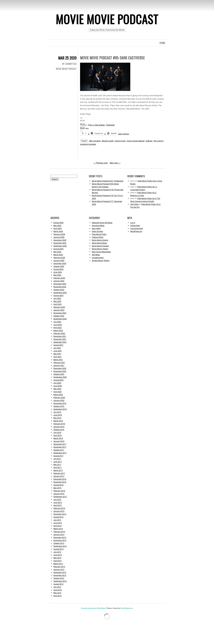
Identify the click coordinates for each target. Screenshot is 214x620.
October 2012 (58, 578)
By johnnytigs (69, 64)
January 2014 (58, 534)
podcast (149, 140)
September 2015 (60, 496)
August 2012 (58, 584)
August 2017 (58, 455)
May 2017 (57, 464)
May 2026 (57, 225)
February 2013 (59, 566)
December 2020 (59, 368)
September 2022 (60, 318)
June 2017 (57, 461)
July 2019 (57, 412)
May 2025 (57, 251)
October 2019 (58, 406)
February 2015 (59, 508)
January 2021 (58, 365)
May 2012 (57, 592)
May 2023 (57, 301)
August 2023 (58, 295)
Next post (115, 162)
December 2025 (59, 240)
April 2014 (57, 525)
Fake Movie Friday (99, 234)
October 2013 (58, 543)
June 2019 (57, 415)
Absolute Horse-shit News (102, 222)
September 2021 (60, 342)
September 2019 (60, 409)
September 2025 (60, 246)
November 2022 (59, 313)
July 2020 (57, 383)
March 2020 (58, 394)
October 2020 (58, 374)
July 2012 (57, 587)
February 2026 (59, 234)
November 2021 (59, 339)
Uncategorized (98, 257)
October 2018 (58, 429)
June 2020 (57, 385)
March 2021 (58, 359)
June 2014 (57, 522)
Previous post (101, 162)
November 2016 (59, 482)
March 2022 (58, 330)
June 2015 (57, 502)
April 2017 (57, 467)
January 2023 (58, 310)
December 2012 (59, 572)
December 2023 (59, 283)
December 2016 (59, 479)
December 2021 (59, 336)
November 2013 (59, 540)
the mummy (158, 140)
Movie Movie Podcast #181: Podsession (107, 181)
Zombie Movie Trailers (100, 260)
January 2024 (58, 281)
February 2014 (59, 531)
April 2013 (57, 560)
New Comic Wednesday (101, 251)
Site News (96, 254)
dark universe (94, 140)
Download (110, 124)
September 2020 (60, 377)
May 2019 (57, 418)
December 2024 (59, 263)
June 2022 (57, 324)
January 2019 (58, 426)
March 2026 (58, 231)
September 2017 (60, 453)
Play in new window (96, 124)
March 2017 (58, 470)
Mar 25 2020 (67, 57)
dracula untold (107, 140)
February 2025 (59, 257)
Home (162, 43)
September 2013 (60, 546)
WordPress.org (136, 231)
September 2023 (60, 292)
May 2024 (57, 275)
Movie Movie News (99, 243)
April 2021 (57, 356)
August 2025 (58, 248)
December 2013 (59, 537)
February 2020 (59, 397)
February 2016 (59, 490)
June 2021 (57, 350)
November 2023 (59, 286)
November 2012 (59, 575)
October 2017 (58, 450)
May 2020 (57, 388)
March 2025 (58, 254)
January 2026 (58, 237)
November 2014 (59, 514)
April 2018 (57, 435)
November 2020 (59, 371)
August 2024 (58, 269)
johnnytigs (134, 204)
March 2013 (58, 563)
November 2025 (59, 243)
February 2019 (59, 423)
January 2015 (58, 511)
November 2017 (59, 447)
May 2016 (57, 487)
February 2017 (59, 473)
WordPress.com (127, 608)
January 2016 (58, 493)
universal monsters (88, 144)
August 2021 (58, 345)
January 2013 (58, 569)
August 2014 (58, 517)
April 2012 (57, 595)
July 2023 (57, 298)
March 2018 (58, 438)
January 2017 (58, 476)
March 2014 (58, 528)
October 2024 (58, 266)
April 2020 (57, 391)
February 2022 (59, 333)
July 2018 (57, 432)
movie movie (120, 140)
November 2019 (59, 403)
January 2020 (58, 400)
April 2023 (57, 304)
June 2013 (57, 555)
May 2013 (57, 557)
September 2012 (60, 581)
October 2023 (58, 289)
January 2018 (58, 441)
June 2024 (57, 272)
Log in (132, 222)
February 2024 (59, 278)
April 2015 (57, 505)
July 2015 (57, 499)
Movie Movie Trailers (100, 248)
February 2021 (59, 362)
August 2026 (58, 222)
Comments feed (136, 228)
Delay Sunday (97, 231)
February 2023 (59, 307)
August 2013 (58, 549)
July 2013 (57, 552)
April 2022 (57, 327)
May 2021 (57, 353)
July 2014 (57, 520)
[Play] (81, 117)
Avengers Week (98, 225)
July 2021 (57, 348)
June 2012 (57, 590)
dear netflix (96, 228)
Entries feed (135, 225)
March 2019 (58, 420)
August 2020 (58, 380)
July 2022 (57, 321)
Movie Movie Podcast (107, 18)
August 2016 (58, 485)
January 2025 (58, 260)
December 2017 (59, 444)
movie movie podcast (136, 140)
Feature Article (97, 237)
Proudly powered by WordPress (93, 608)
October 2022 (58, 316)
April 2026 (57, 228)
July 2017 (57, 458)
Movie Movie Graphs (100, 240)
